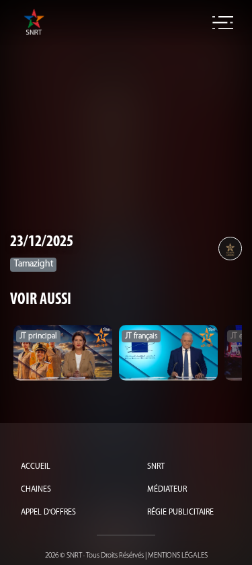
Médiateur (167, 490)
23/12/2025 (41, 242)
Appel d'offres (48, 513)
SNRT (156, 467)
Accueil (35, 467)
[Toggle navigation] (223, 23)
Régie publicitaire (180, 513)
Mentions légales (178, 556)
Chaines (36, 490)
